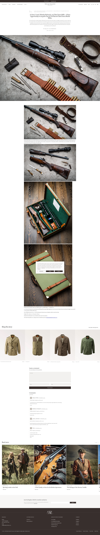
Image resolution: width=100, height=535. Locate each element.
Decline (50, 271)
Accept (59, 271)
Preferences (41, 271)
